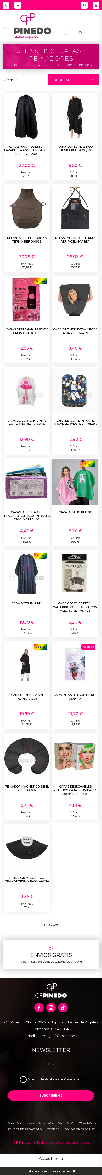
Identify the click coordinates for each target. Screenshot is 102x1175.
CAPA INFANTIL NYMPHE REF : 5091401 (75, 696)
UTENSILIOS (53, 65)
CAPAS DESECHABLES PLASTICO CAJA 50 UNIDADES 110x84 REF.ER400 (75, 790)
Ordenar (61, 80)
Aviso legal (87, 1122)
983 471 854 (59, 1029)
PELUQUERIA (32, 65)
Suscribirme (51, 1095)
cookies (64, 1171)
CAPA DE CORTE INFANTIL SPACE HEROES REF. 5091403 (75, 422)
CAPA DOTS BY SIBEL (27, 603)
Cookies (53, 1129)
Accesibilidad (51, 1158)
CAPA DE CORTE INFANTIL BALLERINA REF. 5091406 (27, 422)
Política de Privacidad (63, 1079)
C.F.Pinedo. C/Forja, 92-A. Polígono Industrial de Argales (51, 1022)
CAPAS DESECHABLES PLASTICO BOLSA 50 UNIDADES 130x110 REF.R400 (27, 515)
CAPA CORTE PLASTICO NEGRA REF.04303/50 (75, 148)
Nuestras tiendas (39, 1122)
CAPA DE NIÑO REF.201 (75, 512)
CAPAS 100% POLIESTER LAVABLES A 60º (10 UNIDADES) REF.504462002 (26, 150)
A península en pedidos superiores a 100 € (51, 962)
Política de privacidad (24, 1129)
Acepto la (36, 1079)
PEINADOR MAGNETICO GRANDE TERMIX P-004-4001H (27, 879)
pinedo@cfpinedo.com (56, 1036)
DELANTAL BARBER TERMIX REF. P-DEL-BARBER (75, 239)
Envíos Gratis (51, 955)
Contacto (65, 1122)
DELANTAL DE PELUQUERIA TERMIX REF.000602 (27, 239)
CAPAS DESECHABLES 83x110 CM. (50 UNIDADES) (27, 331)
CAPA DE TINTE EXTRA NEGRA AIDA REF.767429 (75, 331)
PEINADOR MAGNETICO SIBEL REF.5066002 (27, 788)
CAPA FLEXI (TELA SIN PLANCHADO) (27, 696)
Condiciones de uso (80, 1129)
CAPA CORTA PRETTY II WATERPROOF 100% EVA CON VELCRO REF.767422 (75, 607)
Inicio (14, 65)
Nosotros (13, 1122)
